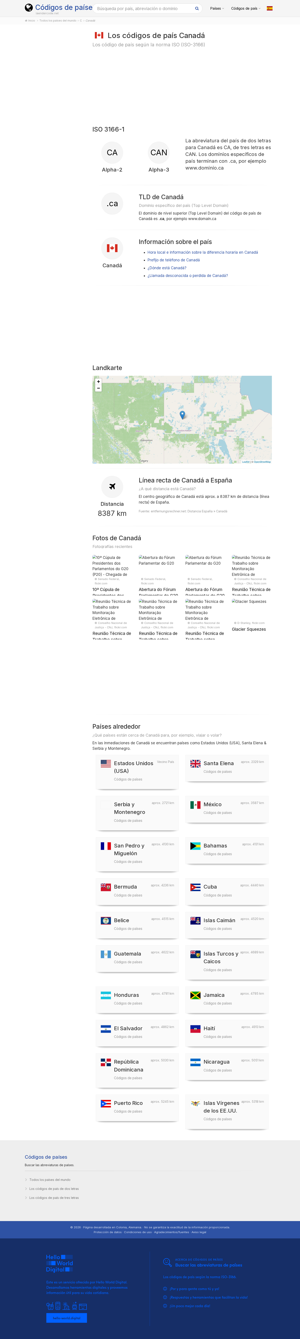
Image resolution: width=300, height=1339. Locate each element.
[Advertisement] (54, 99)
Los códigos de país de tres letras (54, 1198)
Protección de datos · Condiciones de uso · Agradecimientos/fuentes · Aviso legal (150, 1232)
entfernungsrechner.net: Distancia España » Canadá (189, 511)
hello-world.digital (66, 1318)
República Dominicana (128, 1069)
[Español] (269, 8)
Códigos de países (65, 7)
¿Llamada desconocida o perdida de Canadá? (188, 275)
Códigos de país (244, 8)
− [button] (98, 388)
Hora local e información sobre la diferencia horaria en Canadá (203, 252)
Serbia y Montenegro (129, 811)
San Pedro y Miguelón (129, 853)
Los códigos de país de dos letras (54, 1189)
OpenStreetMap (262, 461)
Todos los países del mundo (49, 1180)
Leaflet (245, 461)
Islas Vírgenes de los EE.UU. (221, 1110)
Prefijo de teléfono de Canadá (174, 260)
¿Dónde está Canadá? (167, 268)
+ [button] (98, 381)
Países (215, 8)
